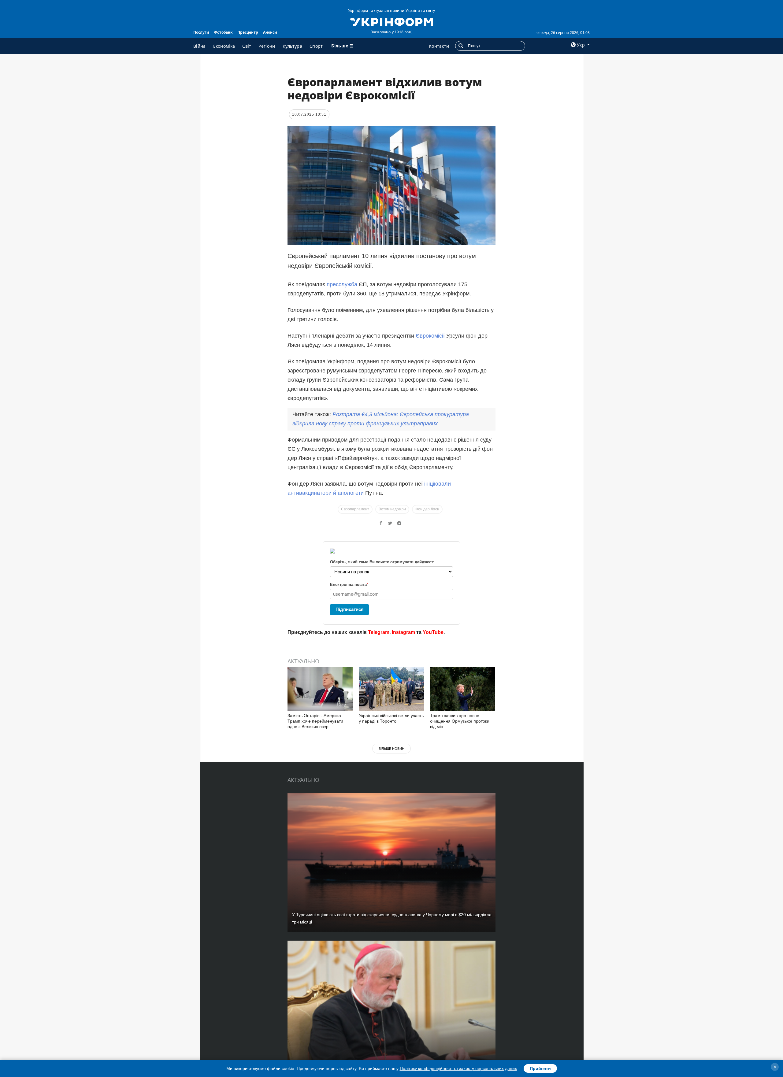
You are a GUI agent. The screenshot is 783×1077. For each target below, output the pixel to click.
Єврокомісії (430, 336)
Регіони (266, 46)
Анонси (270, 32)
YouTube (433, 632)
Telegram (378, 632)
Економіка (224, 46)
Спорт (316, 46)
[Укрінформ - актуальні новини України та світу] (391, 21)
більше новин (391, 748)
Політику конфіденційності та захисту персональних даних (458, 1068)
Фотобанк (223, 32)
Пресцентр (247, 32)
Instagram (403, 632)
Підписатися (350, 609)
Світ (246, 46)
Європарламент (355, 509)
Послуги (201, 32)
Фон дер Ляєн (427, 509)
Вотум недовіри (392, 509)
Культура (292, 46)
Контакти (439, 46)
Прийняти (540, 1068)
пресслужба (342, 284)
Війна (199, 46)
